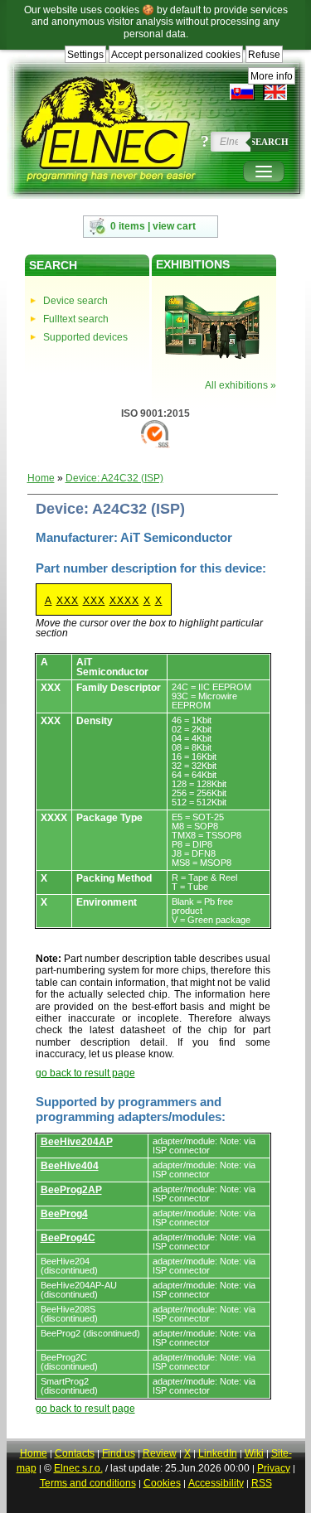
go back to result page (85, 1073)
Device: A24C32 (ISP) (114, 478)
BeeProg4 (64, 1214)
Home (41, 478)
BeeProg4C (68, 1238)
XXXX (124, 601)
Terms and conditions (88, 1483)
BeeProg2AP (71, 1190)
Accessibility (216, 1483)
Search (269, 142)
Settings (85, 55)
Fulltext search (76, 319)
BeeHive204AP (77, 1142)
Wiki (254, 1453)
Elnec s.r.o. (78, 1468)
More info (271, 76)
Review (160, 1453)
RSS (261, 1483)
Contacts (75, 1453)
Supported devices (85, 337)
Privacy (273, 1468)
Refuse (264, 55)
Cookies (162, 1483)
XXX (67, 601)
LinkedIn (217, 1453)
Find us (118, 1453)
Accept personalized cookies (176, 55)
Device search (75, 301)
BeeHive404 (70, 1166)
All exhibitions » (240, 385)
